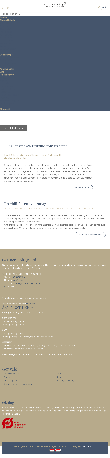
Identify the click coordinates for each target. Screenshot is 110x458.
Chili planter (5, 29)
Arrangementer (7, 69)
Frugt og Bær (6, 32)
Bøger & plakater (8, 49)
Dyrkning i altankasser (10, 57)
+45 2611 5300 (18, 280)
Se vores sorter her (82, 187)
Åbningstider (6, 109)
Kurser (60, 377)
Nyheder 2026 (6, 40)
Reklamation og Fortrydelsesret (18, 384)
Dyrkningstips (6, 55)
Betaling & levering (65, 380)
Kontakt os (5, 78)
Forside (3, 17)
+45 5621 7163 (18, 277)
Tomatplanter (6, 37)
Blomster (4, 26)
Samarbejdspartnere (9, 95)
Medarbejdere (6, 86)
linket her (30, 304)
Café (2, 72)
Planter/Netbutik (7, 20)
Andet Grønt (5, 23)
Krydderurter (6, 35)
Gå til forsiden (13, 128)
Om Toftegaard (7, 75)
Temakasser (5, 43)
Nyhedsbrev (5, 83)
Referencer (5, 92)
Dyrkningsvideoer (8, 63)
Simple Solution (90, 446)
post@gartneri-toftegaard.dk (27, 283)
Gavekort (4, 46)
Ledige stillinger (7, 89)
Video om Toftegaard (10, 100)
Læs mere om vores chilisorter (90, 235)
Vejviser (3, 80)
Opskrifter (4, 98)
